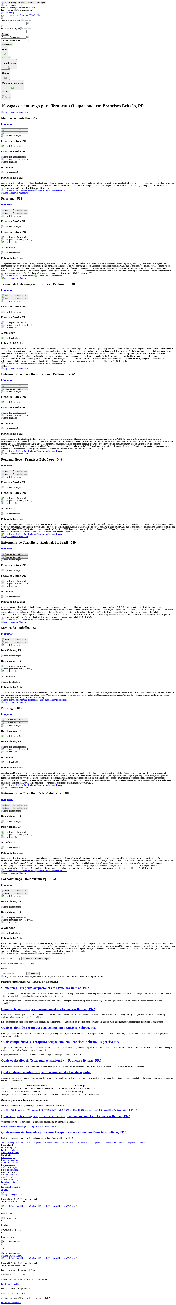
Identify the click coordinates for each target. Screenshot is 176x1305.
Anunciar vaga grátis (10, 15)
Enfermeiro (53, 1126)
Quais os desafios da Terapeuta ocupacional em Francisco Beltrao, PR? (51, 1060)
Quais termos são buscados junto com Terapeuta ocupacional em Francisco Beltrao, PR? (63, 1132)
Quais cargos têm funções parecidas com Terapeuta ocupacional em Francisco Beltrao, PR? (65, 1116)
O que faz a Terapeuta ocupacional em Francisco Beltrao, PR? (45, 988)
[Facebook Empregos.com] (47, 1206)
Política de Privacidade (11, 1284)
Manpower (7, 124)
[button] (88, 151)
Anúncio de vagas (9, 1167)
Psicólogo (30, 1126)
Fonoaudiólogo (19, 1126)
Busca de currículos (9, 1170)
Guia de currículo (8, 1177)
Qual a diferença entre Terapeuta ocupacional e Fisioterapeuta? (46, 1072)
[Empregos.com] (11, 5)
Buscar (5, 34)
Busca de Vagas (8, 1157)
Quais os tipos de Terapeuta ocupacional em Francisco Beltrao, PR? (49, 1027)
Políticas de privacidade (11, 1150)
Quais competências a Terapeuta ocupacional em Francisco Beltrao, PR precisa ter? (60, 1042)
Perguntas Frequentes (10, 1187)
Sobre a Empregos (9, 1147)
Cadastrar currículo (9, 1162)
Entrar (40, 15)
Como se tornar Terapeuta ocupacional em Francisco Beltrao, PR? (48, 1009)
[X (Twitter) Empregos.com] (67, 1206)
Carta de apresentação (10, 1179)
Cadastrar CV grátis (28, 15)
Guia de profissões (9, 1175)
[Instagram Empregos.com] (10, 1206)
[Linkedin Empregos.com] (29, 1206)
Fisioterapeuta (7, 1126)
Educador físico (42, 1126)
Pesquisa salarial (8, 1182)
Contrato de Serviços (10, 1152)
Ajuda (3, 1192)
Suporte (4, 1189)
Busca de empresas (9, 1160)
